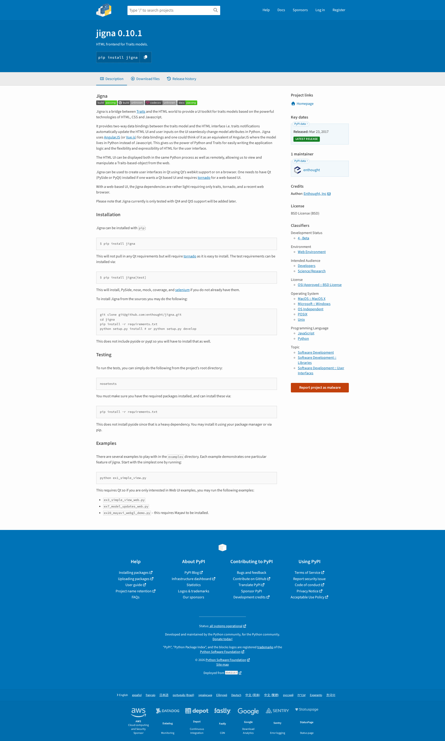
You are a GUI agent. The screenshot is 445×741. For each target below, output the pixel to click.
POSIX (302, 314)
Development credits (249, 597)
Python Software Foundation (220, 651)
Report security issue (309, 578)
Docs (281, 10)
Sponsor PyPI (251, 591)
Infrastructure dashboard (191, 578)
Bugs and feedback (251, 572)
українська (205, 695)
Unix (301, 319)
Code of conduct (307, 584)
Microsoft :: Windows (314, 303)
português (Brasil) (183, 695)
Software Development (316, 352)
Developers (306, 265)
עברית (302, 695)
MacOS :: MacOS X (311, 298)
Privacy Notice (307, 591)
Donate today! (222, 639)
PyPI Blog (191, 572)
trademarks (265, 647)
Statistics (194, 584)
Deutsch (236, 695)
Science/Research (312, 271)
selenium (182, 289)
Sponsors (300, 10)
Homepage (305, 103)
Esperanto (316, 695)
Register (339, 10)
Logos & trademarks (193, 591)
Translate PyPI (249, 584)
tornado (204, 177)
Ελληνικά (221, 695)
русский (288, 695)
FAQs (136, 597)
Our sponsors (193, 597)
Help (266, 10)
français (150, 695)
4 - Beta (303, 238)
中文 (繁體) (271, 695)
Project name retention (134, 591)
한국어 (330, 695)
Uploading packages (133, 578)
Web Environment (312, 251)
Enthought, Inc (315, 193)
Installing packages (134, 572)
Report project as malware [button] (320, 387)
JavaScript (306, 333)
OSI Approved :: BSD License (320, 284)
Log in (320, 10)
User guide (133, 584)
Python (303, 338)
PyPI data (300, 124)
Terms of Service (307, 572)
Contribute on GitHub (249, 578)
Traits (141, 111)
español (137, 695)
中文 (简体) (252, 695)
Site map (222, 664)
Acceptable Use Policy (307, 597)
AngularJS (112, 137)
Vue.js (130, 137)
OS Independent (310, 309)
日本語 (163, 695)
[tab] (111, 78)
